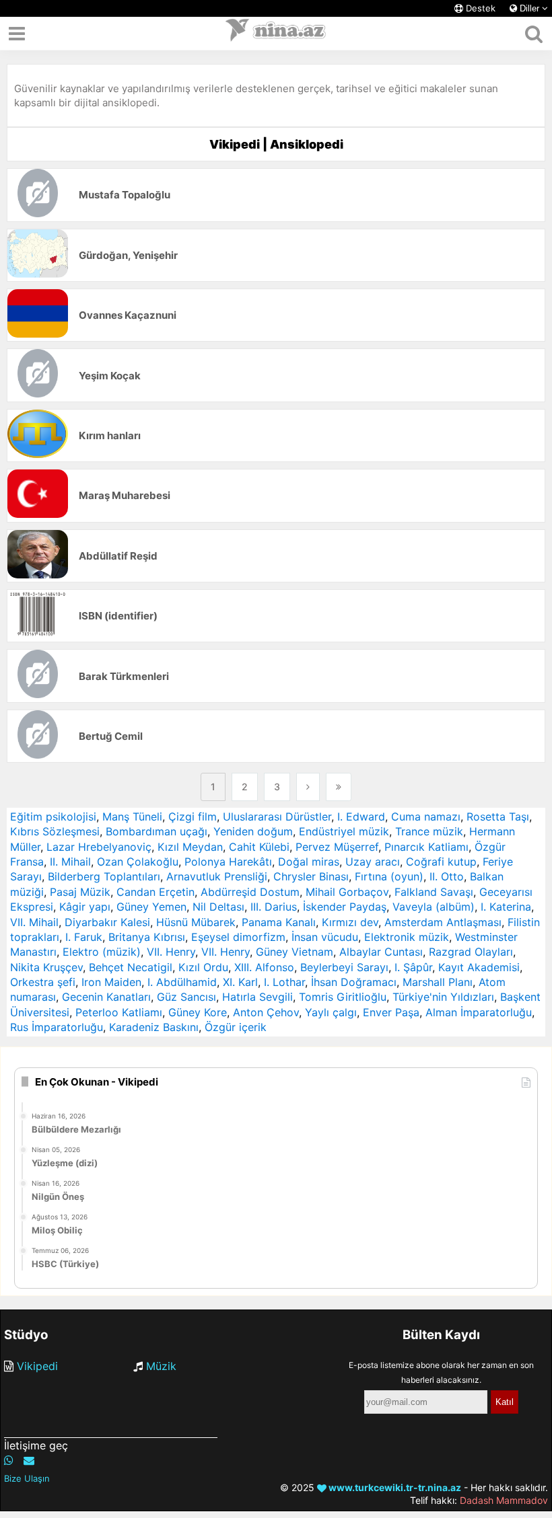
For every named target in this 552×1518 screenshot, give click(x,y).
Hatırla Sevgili (257, 996)
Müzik (161, 1366)
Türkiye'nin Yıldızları (443, 996)
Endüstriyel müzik (344, 831)
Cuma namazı (425, 816)
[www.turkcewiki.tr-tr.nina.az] (276, 33)
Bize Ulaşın (27, 1478)
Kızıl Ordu (203, 967)
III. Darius (273, 906)
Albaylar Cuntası (381, 951)
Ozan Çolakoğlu (137, 861)
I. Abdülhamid (182, 982)
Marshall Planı (438, 982)
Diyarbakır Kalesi (107, 922)
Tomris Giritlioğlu (342, 996)
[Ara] (533, 33)
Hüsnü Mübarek (196, 922)
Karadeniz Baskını (154, 1027)
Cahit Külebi (259, 846)
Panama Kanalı (279, 922)
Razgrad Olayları (471, 951)
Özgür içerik (236, 1027)
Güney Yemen (151, 906)
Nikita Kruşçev (46, 967)
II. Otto (446, 876)
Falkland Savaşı (433, 892)
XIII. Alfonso (264, 967)
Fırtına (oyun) (389, 876)
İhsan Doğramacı (353, 982)
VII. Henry (171, 951)
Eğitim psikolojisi (53, 816)
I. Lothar (284, 982)
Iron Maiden (111, 982)
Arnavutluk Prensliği (216, 876)
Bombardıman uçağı (156, 831)
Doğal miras (308, 861)
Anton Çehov (266, 1012)
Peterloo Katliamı (118, 1012)
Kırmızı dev (350, 922)
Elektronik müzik (406, 937)
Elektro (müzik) (102, 951)
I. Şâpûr (413, 967)
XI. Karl (240, 982)
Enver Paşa (391, 1012)
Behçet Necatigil (130, 967)
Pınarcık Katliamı (426, 846)
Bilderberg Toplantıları (104, 876)
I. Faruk (83, 937)
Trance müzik (429, 831)
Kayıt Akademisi (479, 967)
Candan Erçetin (155, 892)
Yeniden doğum (253, 831)
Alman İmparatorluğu (478, 1012)
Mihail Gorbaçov (347, 892)
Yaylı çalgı (331, 1012)
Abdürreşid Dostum (250, 892)
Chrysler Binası (311, 876)
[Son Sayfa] (338, 787)
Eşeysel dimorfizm (238, 937)
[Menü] (17, 33)
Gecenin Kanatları (106, 996)
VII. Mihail (34, 922)
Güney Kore (197, 1012)
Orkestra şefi (42, 982)
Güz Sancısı (186, 996)
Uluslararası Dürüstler (277, 816)
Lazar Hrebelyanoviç (98, 846)
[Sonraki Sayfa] (308, 787)
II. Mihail (70, 861)
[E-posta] (29, 1460)
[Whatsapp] (8, 1460)
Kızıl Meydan (190, 846)
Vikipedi (37, 1366)
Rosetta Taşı (498, 816)
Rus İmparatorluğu (56, 1027)
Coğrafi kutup (441, 861)
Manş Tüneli (132, 816)
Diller (529, 8)
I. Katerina (506, 906)
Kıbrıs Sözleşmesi (55, 831)
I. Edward (361, 816)
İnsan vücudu (324, 937)
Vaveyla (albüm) (433, 906)
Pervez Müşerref (337, 846)
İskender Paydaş (344, 906)
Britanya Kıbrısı (146, 937)
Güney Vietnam (294, 951)
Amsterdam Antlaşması (443, 922)
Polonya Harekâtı (228, 861)
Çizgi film (192, 816)
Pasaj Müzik (80, 892)
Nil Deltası (218, 906)
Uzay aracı (372, 861)
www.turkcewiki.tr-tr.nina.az (393, 1487)
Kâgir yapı (84, 906)
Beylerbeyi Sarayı (344, 967)
